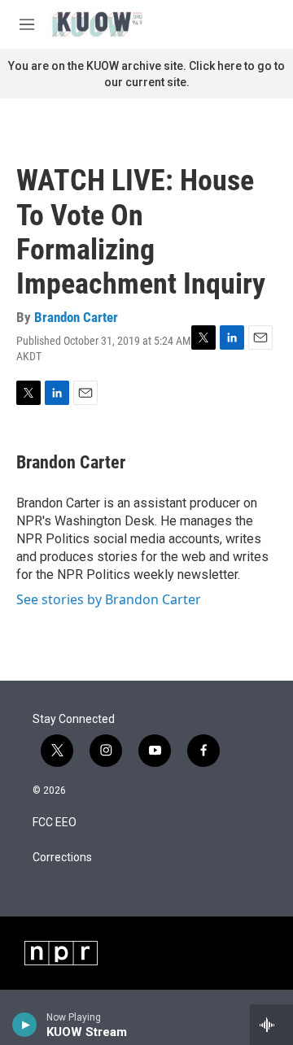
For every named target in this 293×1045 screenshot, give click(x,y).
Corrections (62, 857)
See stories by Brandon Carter (108, 599)
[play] (25, 1025)
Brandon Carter (76, 317)
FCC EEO (55, 822)
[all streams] (271, 1024)
